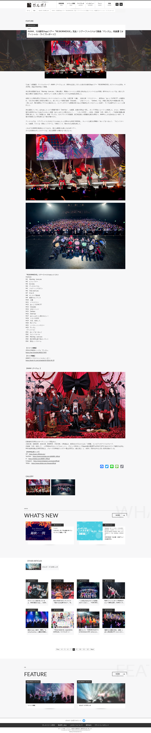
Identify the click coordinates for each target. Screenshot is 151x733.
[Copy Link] (122, 466)
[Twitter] (106, 466)
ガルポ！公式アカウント (73, 720)
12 (88, 650)
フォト (100, 4)
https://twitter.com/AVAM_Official (39, 459)
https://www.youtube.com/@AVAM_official (46, 456)
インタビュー (90, 4)
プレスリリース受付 (48, 725)
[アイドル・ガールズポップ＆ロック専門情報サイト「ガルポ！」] (36, 5)
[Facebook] (101, 466)
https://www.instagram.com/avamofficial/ (46, 461)
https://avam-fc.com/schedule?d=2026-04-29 (40, 360)
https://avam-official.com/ (37, 454)
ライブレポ (80, 4)
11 (84, 650)
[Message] (117, 466)
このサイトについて (76, 725)
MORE (118, 515)
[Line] (112, 466)
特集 (109, 4)
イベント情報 (71, 4)
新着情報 (61, 4)
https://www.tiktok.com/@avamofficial (43, 463)
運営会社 (89, 725)
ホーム (28, 10)
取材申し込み (62, 725)
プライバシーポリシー (102, 725)
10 (80, 650)
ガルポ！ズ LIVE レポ (44, 10)
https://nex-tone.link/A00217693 (36, 352)
